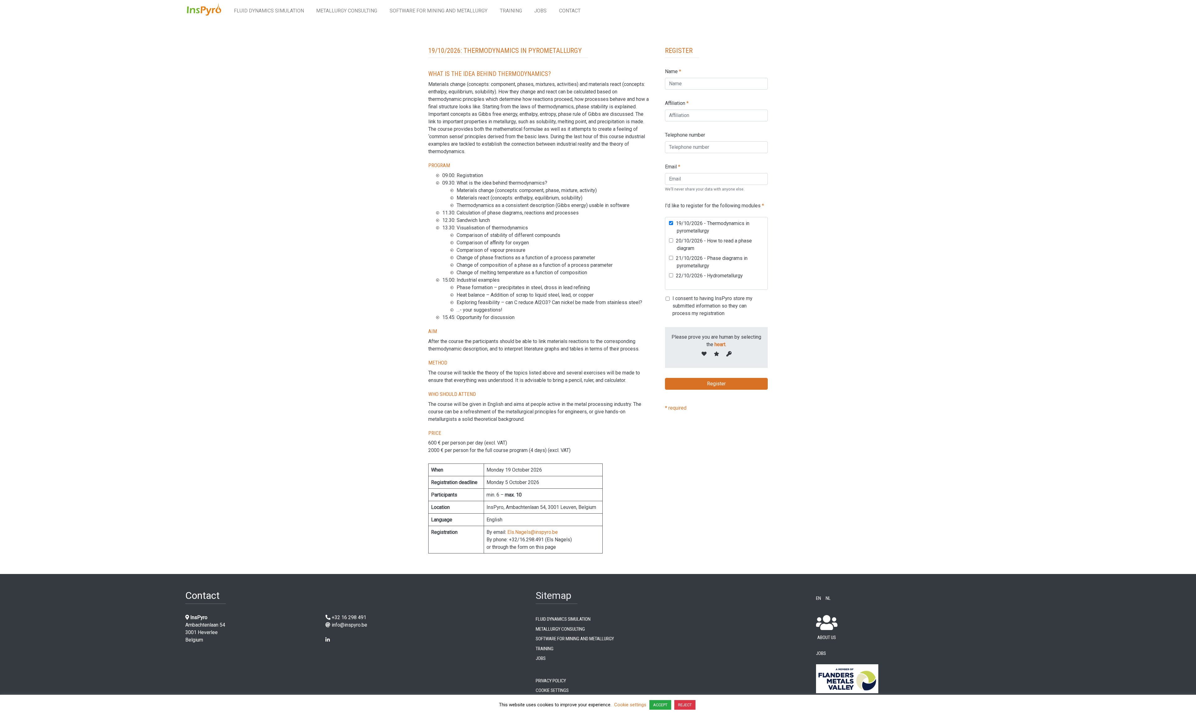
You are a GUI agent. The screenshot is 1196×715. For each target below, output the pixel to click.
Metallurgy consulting (346, 11)
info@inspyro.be (349, 625)
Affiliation (677, 103)
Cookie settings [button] (630, 705)
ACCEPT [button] (660, 705)
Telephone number (685, 135)
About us (826, 637)
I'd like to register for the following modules (714, 206)
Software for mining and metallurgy (438, 11)
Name (673, 71)
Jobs (540, 11)
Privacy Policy (551, 680)
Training (511, 11)
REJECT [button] (685, 705)
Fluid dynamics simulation (269, 11)
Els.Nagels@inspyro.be (532, 532)
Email (672, 167)
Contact (570, 11)
